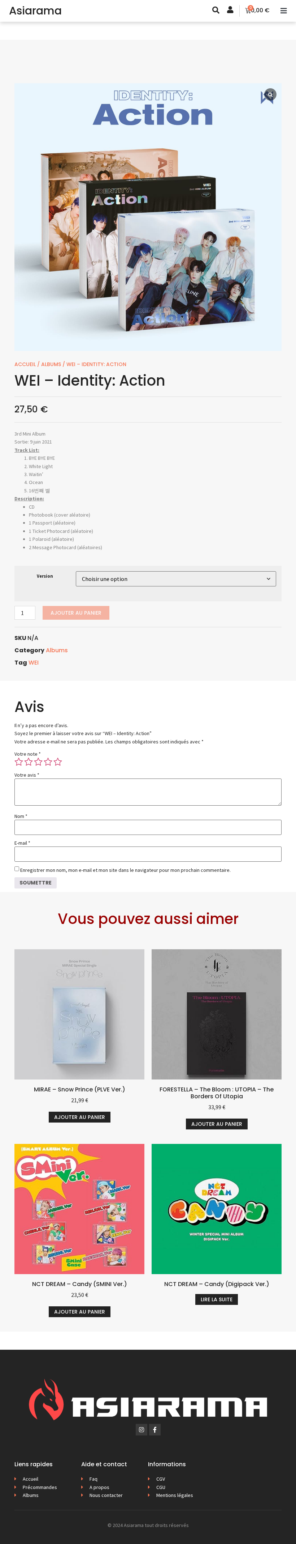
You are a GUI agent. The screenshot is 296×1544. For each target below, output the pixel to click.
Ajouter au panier (76, 612)
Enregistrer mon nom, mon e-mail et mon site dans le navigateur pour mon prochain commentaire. (125, 870)
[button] (284, 11)
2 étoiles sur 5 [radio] (28, 762)
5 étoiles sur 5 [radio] (57, 762)
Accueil (25, 364)
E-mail (22, 842)
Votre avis (26, 774)
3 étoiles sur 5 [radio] (38, 762)
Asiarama (35, 10)
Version (45, 576)
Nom (20, 816)
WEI (34, 662)
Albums (51, 364)
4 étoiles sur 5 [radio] (48, 762)
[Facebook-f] (155, 1429)
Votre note (27, 753)
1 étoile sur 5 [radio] (18, 762)
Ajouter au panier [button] (79, 1117)
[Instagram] (141, 1429)
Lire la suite (216, 1299)
